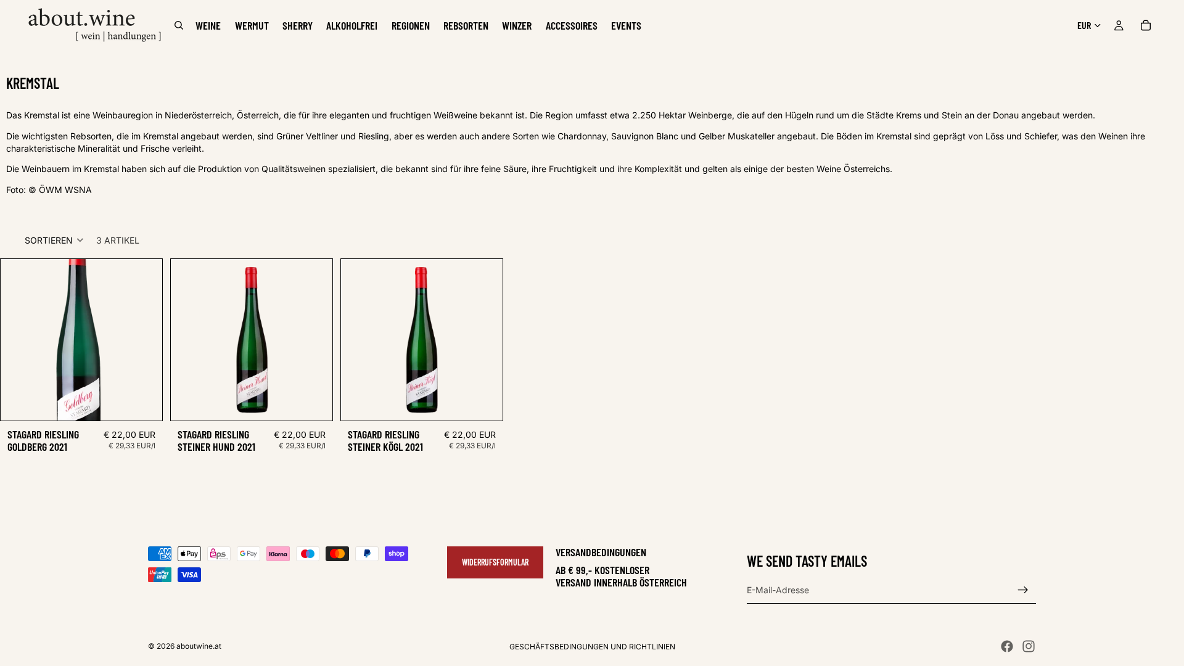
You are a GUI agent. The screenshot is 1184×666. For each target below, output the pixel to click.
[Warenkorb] (1145, 25)
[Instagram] (1028, 646)
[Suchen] (178, 25)
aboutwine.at (198, 646)
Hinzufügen (153, 402)
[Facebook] (1007, 646)
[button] (54, 239)
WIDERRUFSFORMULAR (495, 562)
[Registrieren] (1023, 589)
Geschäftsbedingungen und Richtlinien (592, 646)
